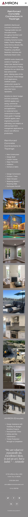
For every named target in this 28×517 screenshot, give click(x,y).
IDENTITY (18, 510)
